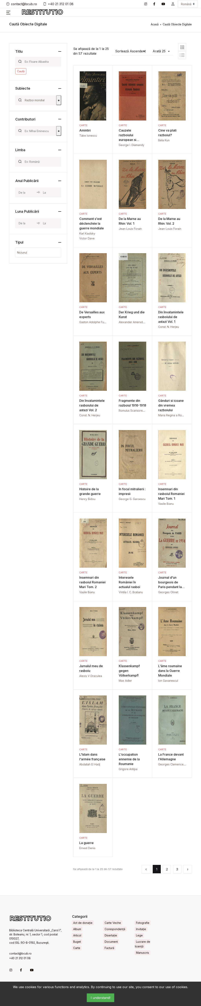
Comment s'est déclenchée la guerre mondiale (91, 223)
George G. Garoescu (132, 499)
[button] (173, 4)
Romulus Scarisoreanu (133, 410)
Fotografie (142, 922)
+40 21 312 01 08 (60, 4)
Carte (83, 125)
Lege (139, 935)
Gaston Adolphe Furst (93, 322)
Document (111, 941)
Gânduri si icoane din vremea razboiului (171, 405)
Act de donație (82, 922)
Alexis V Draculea (90, 676)
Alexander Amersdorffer (134, 322)
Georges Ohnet (168, 592)
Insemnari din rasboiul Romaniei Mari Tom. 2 (92, 582)
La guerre (86, 843)
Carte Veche (113, 922)
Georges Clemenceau (172, 764)
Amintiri (85, 130)
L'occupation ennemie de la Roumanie (129, 759)
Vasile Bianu (166, 503)
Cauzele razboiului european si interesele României (127, 139)
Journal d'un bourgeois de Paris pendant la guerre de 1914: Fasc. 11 (170, 587)
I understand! (100, 998)
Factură (109, 948)
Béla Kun (164, 140)
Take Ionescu (88, 135)
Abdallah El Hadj (89, 764)
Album (77, 929)
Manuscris (142, 952)
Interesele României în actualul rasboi (129, 582)
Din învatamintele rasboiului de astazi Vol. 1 (171, 317)
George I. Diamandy (131, 145)
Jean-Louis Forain (130, 228)
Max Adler (125, 680)
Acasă (155, 24)
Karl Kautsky (87, 233)
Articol (77, 935)
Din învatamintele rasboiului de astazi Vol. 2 (92, 405)
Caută (21, 71)
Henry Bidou (87, 499)
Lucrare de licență (142, 944)
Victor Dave (87, 238)
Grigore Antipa (128, 769)
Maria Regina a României (174, 415)
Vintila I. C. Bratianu (131, 592)
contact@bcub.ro (24, 4)
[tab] (182, 47)
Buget (77, 941)
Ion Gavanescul (168, 680)
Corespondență (115, 929)
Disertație (111, 935)
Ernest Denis (87, 848)
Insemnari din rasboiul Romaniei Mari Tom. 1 (171, 493)
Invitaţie (141, 929)
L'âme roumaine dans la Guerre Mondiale (170, 670)
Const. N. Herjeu (168, 326)
